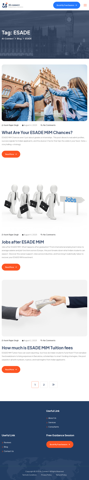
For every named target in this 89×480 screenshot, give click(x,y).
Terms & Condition (29, 475)
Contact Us (9, 451)
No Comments (49, 125)
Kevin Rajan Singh (11, 125)
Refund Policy (61, 475)
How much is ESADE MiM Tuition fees (37, 347)
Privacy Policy (46, 475)
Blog (6, 447)
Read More (9, 154)
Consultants (53, 427)
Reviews (7, 442)
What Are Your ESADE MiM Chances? (37, 132)
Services (52, 422)
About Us (52, 418)
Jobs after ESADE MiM (23, 241)
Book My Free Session (65, 5)
